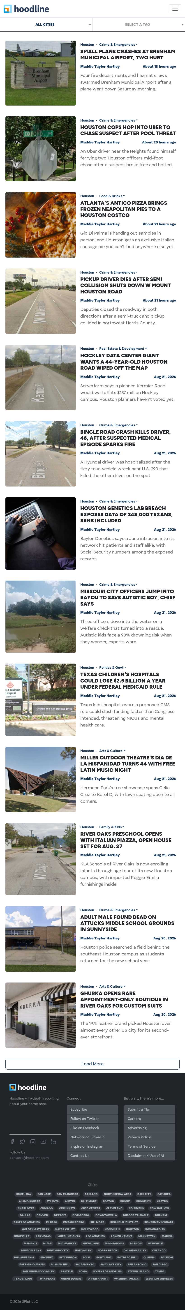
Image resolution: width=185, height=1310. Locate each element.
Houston (87, 44)
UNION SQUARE (71, 1279)
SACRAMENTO (84, 1264)
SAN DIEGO (160, 1264)
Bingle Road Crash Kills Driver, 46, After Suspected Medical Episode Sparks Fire (125, 438)
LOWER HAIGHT (121, 1236)
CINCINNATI (67, 1208)
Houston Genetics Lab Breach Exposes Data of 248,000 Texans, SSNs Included (126, 514)
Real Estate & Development (121, 348)
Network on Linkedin (87, 1137)
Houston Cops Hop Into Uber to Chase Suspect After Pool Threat (128, 130)
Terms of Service (141, 1147)
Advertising (137, 1128)
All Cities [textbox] (45, 24)
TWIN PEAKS (46, 1279)
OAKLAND (91, 1194)
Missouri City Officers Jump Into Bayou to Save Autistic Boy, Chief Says (127, 597)
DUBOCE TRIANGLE (136, 1215)
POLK (86, 1257)
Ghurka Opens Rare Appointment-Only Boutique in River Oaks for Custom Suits (124, 999)
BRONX (125, 1201)
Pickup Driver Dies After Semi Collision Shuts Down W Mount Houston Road (125, 285)
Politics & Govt (111, 667)
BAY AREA (164, 1194)
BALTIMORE (89, 1201)
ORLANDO (159, 1250)
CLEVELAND (114, 1208)
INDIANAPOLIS (155, 1229)
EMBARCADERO (73, 1222)
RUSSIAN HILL (60, 1264)
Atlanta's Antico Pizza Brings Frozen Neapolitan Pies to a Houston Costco (123, 209)
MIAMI (47, 1243)
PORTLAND (103, 1257)
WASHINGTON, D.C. (126, 1279)
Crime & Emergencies (117, 44)
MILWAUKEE (91, 1243)
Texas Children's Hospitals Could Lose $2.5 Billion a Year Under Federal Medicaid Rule (122, 680)
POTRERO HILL (127, 1257)
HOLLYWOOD (90, 1229)
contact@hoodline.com (29, 1158)
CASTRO (162, 1201)
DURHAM (161, 1215)
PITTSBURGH (68, 1257)
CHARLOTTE (26, 1208)
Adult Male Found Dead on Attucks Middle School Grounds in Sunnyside (127, 923)
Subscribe (78, 1110)
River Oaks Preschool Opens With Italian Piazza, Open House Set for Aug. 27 (125, 840)
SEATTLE (67, 1271)
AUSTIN (70, 1201)
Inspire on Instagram (87, 1147)
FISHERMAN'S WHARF (158, 1222)
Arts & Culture (111, 751)
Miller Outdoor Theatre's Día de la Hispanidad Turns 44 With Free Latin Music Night (127, 763)
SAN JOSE (44, 1194)
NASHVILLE (155, 1243)
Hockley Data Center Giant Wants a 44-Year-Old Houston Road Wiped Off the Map (124, 361)
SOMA (83, 1271)
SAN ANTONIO (137, 1264)
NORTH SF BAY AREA (117, 1194)
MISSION (136, 1243)
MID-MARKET (67, 1243)
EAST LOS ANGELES (27, 1222)
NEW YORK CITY (58, 1250)
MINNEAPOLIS (114, 1243)
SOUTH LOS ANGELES (107, 1271)
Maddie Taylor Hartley (100, 67)
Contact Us (79, 1156)
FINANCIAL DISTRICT (124, 1222)
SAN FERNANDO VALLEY (39, 1271)
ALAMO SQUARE (29, 1201)
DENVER (42, 1215)
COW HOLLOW (159, 1208)
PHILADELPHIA (24, 1257)
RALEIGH (167, 1257)
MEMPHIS (30, 1243)
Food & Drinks (110, 196)
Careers (134, 1119)
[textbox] (139, 24)
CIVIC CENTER (90, 1208)
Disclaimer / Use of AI (146, 1156)
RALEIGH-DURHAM (32, 1264)
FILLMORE (97, 1222)
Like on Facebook (84, 1128)
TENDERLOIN (23, 1279)
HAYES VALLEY (65, 1229)
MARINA (167, 1236)
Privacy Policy (139, 1137)
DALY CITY (144, 1194)
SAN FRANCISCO (67, 1194)
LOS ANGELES (95, 1236)
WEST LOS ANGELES (159, 1279)
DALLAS (25, 1215)
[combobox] (46, 24)
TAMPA (159, 1271)
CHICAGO (46, 1208)
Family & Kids (110, 827)
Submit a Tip (138, 1110)
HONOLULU (112, 1229)
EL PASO (51, 1222)
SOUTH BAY (23, 1194)
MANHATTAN (146, 1236)
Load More (92, 1064)
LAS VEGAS (43, 1236)
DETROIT (60, 1215)
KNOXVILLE (22, 1236)
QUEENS (149, 1257)
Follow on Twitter (84, 1119)
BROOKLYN (143, 1201)
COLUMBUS (136, 1208)
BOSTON (108, 1201)
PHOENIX (46, 1257)
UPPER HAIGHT (98, 1279)
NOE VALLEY (83, 1250)
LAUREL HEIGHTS (68, 1236)
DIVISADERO (80, 1215)
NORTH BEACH (107, 1250)
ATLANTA (52, 1201)
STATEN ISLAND (138, 1271)
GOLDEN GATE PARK (35, 1229)
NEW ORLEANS (31, 1250)
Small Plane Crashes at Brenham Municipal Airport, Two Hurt (128, 54)
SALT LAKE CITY (110, 1264)
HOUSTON (132, 1229)
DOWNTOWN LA (106, 1215)
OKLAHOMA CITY (135, 1250)
